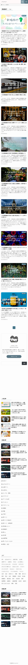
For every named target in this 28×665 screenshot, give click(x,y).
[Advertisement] (14, 381)
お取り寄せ (15, 559)
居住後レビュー (6, 526)
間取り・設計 (6, 544)
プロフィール (14, 356)
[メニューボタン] (26, 2)
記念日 (20, 581)
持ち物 (23, 576)
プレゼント (5, 502)
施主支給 (9, 578)
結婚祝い (9, 581)
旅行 (13, 578)
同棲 (4, 511)
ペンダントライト (5, 571)
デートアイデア (5, 569)
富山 (6, 576)
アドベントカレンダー (6, 564)
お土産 (20, 559)
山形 (10, 576)
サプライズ (5, 496)
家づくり (5, 517)
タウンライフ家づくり (6, 566)
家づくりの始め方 (7, 520)
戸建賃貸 (14, 576)
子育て (4, 514)
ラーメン (21, 571)
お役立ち (5, 490)
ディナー (22, 566)
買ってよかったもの (7, 541)
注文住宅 (18, 578)
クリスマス (14, 564)
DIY (2, 559)
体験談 (4, 508)
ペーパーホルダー (14, 571)
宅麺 (20, 573)
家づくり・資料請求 (7, 523)
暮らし (4, 532)
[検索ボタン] (22, 2)
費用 (12, 583)
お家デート (5, 487)
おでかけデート (6, 484)
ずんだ (14, 561)
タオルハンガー (15, 566)
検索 (24, 363)
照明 (22, 578)
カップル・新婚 (6, 493)
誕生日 (24, 581)
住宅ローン (11, 573)
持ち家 (19, 576)
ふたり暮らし (20, 561)
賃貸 (16, 583)
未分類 (4, 535)
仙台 (6, 573)
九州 (3, 573)
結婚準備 (5, 538)
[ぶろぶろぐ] (4, 2)
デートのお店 (6, 499)
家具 (3, 576)
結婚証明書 (14, 581)
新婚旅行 (5, 529)
